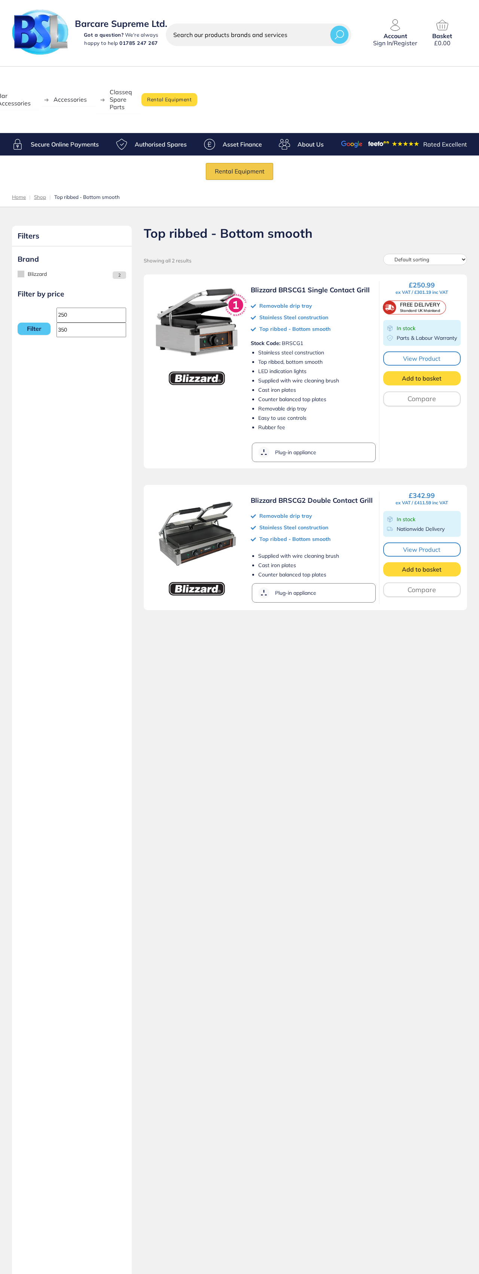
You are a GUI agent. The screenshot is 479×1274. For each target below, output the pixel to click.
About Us (311, 144)
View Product (421, 358)
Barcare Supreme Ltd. (121, 23)
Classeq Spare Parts (121, 99)
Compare (422, 398)
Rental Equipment (169, 99)
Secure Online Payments (65, 144)
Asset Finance (242, 144)
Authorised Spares (161, 144)
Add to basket (422, 378)
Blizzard (37, 274)
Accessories (70, 99)
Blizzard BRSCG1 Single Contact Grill (310, 290)
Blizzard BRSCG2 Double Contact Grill (312, 500)
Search (339, 34)
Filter (34, 328)
